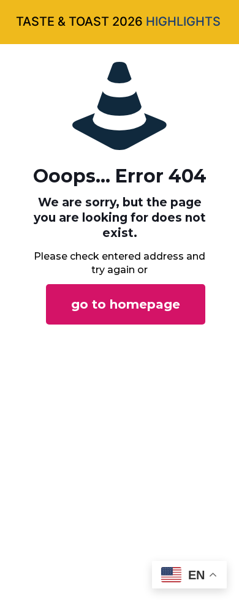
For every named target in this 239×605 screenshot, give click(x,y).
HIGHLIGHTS (183, 21)
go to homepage (125, 304)
